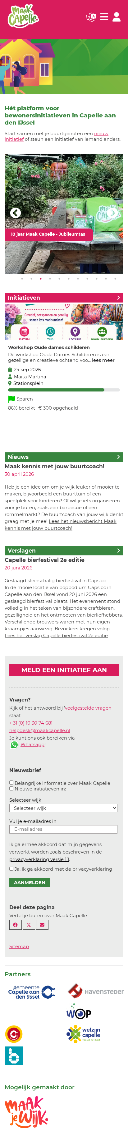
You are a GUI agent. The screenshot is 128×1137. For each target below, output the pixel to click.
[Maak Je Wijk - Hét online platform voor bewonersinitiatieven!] (26, 1111)
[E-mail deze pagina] (42, 925)
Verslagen (22, 550)
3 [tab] (41, 279)
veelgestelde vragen (88, 708)
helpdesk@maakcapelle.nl (39, 730)
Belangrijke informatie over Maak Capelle (62, 783)
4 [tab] (50, 279)
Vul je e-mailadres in (33, 821)
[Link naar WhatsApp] (14, 744)
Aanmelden (29, 882)
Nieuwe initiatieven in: (40, 789)
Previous (15, 213)
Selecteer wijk (25, 800)
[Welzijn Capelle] (83, 1033)
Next (112, 213)
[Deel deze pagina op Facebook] (15, 925)
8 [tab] (87, 279)
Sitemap (19, 946)
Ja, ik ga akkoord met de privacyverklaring (63, 869)
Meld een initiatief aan (64, 670)
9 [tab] (97, 279)
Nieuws (18, 457)
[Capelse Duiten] (14, 1033)
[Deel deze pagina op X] (29, 925)
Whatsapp (32, 744)
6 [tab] (69, 279)
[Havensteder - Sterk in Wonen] (95, 991)
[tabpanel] (64, 214)
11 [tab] (115, 279)
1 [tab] (22, 279)
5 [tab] (59, 279)
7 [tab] (78, 279)
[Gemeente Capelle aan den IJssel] (31, 991)
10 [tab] (106, 279)
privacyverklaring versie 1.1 (39, 859)
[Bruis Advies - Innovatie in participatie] (14, 1055)
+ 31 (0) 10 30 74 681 (31, 723)
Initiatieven (24, 297)
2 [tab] (31, 279)
